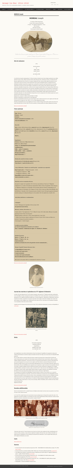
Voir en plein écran (17, 441)
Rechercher (53, 2)
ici (27, 465)
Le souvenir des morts (40, 9)
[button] (16, 409)
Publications (60, 9)
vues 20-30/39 (31, 453)
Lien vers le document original (20, 105)
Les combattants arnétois (29, 9)
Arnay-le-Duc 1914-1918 (15, 3)
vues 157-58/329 (31, 459)
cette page (16, 305)
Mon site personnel (68, 9)
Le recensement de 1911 (19, 9)
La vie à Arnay (10, 9)
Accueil (3, 9)
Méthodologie (48, 9)
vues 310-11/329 (33, 456)
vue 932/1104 (54, 450)
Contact (54, 9)
